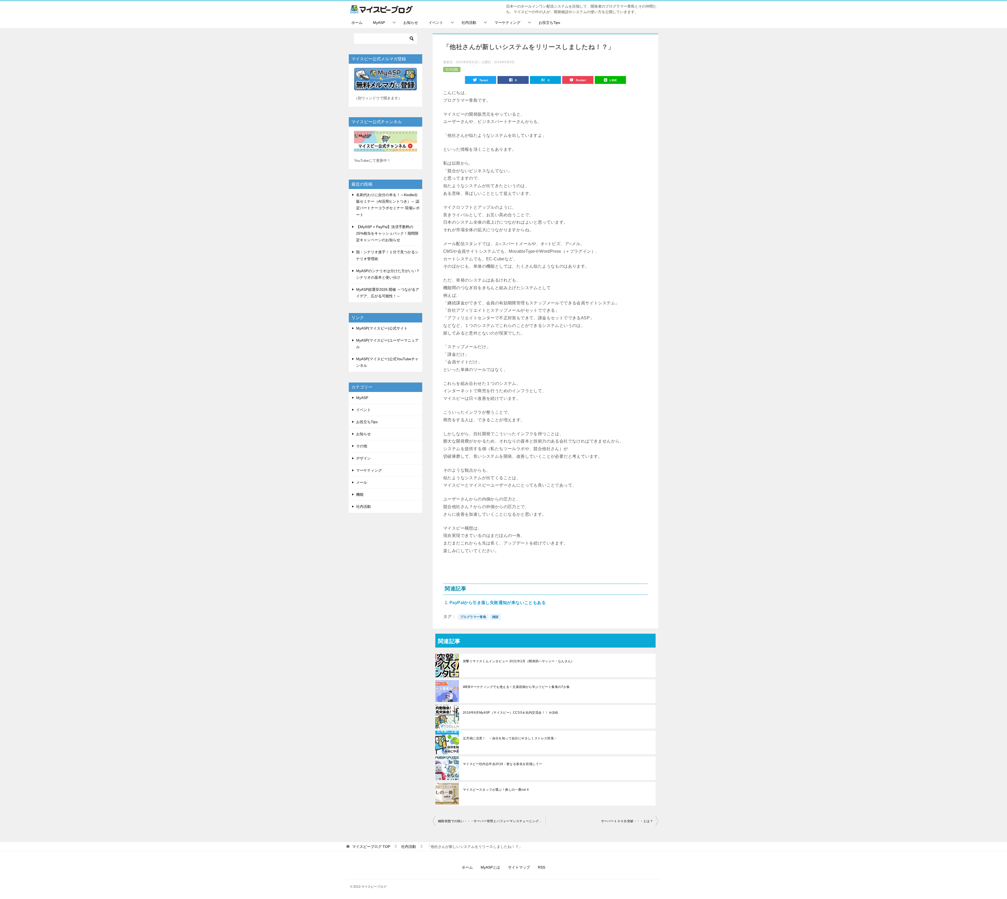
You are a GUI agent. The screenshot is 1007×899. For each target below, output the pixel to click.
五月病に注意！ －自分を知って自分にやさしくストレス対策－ (510, 738)
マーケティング (507, 22)
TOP (371, 846)
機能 (359, 494)
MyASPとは (490, 867)
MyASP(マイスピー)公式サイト (382, 328)
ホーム (356, 22)
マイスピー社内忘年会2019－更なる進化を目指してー (502, 764)
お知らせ (410, 22)
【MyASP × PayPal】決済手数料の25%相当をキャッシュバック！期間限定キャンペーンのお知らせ (387, 233)
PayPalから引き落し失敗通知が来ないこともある (497, 602)
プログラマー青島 (473, 617)
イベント (435, 22)
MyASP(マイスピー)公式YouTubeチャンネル (387, 362)
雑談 (495, 617)
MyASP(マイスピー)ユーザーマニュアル (387, 343)
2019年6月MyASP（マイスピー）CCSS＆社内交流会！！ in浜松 (510, 712)
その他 (361, 446)
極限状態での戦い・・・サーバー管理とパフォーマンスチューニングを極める (491, 821)
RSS (541, 867)
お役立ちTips (549, 22)
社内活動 (469, 22)
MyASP (379, 22)
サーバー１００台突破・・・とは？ (627, 821)
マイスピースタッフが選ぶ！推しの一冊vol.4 (496, 790)
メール (361, 482)
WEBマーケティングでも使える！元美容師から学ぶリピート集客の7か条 (516, 687)
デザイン (363, 458)
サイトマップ (519, 867)
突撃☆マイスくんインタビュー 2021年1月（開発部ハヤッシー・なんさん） (518, 661)
